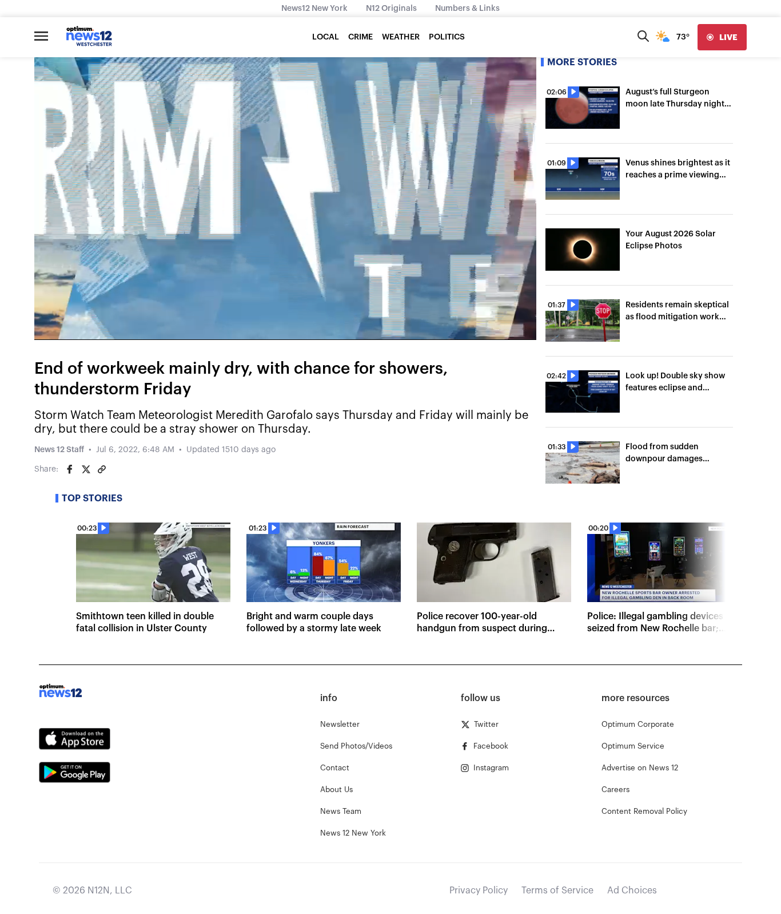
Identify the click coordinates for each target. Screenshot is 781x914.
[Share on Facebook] (69, 469)
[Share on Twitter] (85, 469)
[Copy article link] (101, 469)
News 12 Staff (59, 450)
